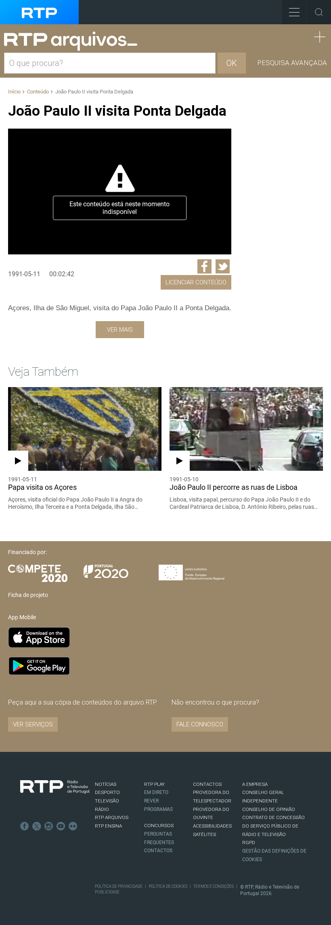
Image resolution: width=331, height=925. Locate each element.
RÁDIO (102, 809)
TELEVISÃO (107, 801)
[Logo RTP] (55, 787)
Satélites (204, 834)
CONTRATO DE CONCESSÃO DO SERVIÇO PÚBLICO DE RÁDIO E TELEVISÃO (273, 826)
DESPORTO (107, 792)
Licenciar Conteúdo (196, 282)
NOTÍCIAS (105, 784)
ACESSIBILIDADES (212, 826)
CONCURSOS (159, 825)
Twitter (36, 826)
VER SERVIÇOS (33, 724)
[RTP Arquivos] (73, 41)
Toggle (319, 12)
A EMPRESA (255, 784)
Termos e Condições (213, 886)
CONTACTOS (207, 784)
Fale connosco (199, 724)
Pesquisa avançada (292, 63)
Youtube (61, 826)
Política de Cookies (168, 886)
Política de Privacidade (118, 886)
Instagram (48, 826)
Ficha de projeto (28, 595)
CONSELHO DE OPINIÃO (268, 809)
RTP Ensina (108, 826)
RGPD (248, 842)
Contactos (158, 850)
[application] (119, 191)
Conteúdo (38, 92)
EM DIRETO (156, 792)
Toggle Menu (294, 12)
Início (14, 92)
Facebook (24, 826)
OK (231, 63)
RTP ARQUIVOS (111, 817)
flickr (73, 826)
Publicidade (107, 892)
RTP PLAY (154, 784)
